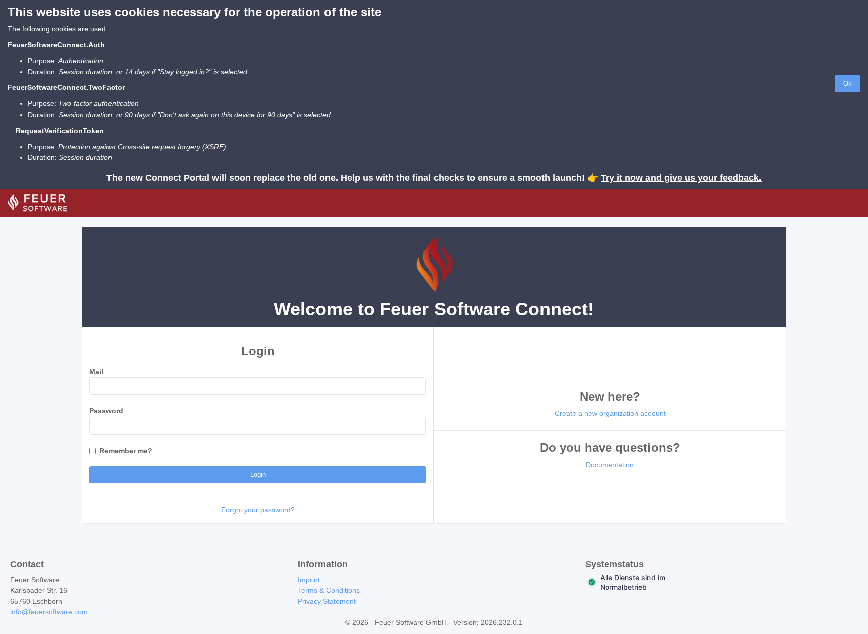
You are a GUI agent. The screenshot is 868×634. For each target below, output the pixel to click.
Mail (96, 372)
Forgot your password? (258, 510)
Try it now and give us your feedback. (681, 178)
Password (106, 411)
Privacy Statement (327, 601)
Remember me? (125, 451)
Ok (847, 83)
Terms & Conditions (329, 590)
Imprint (309, 580)
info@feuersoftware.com (49, 612)
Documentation (610, 465)
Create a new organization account (610, 413)
